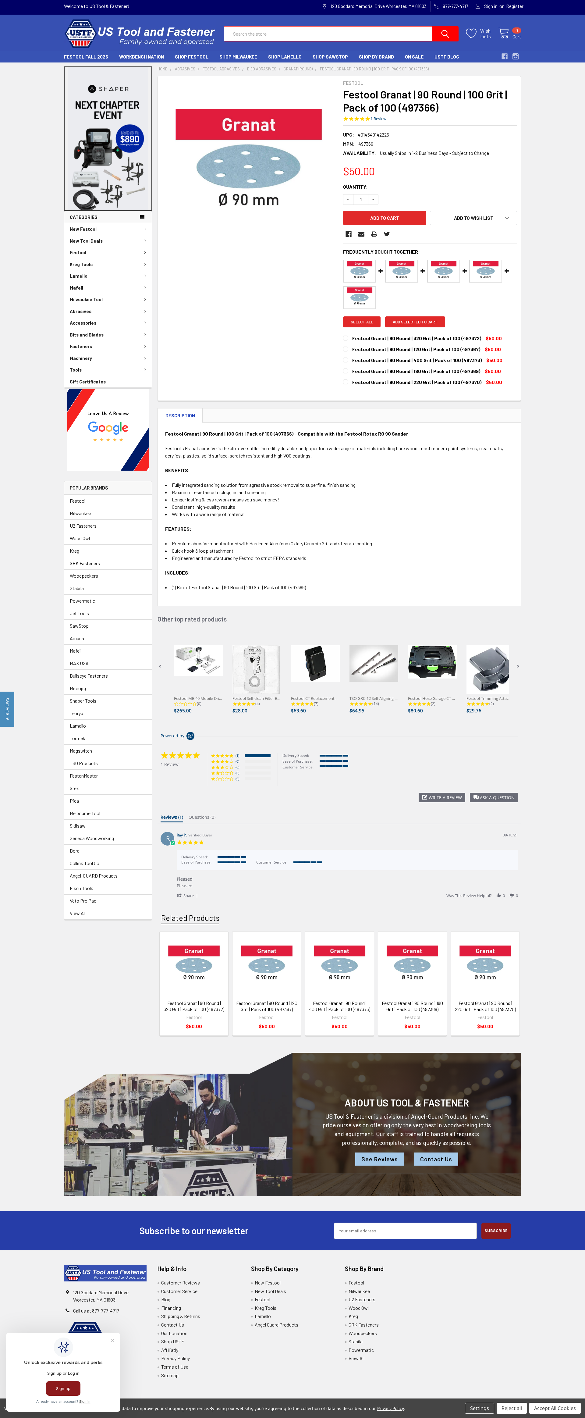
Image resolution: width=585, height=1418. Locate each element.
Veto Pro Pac (83, 900)
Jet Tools (79, 613)
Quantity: (355, 187)
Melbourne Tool (85, 813)
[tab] (172, 818)
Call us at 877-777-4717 (96, 1310)
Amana (77, 638)
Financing (171, 1308)
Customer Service (179, 1291)
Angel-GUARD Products (94, 875)
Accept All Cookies (555, 1408)
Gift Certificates (88, 381)
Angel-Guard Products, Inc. (445, 1116)
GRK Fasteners (85, 563)
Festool (78, 252)
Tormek (77, 738)
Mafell (76, 287)
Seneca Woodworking (92, 838)
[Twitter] (386, 234)
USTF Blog (446, 56)
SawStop (79, 626)
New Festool (83, 229)
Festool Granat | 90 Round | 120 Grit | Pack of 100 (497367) (266, 1006)
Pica (74, 800)
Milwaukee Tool (86, 299)
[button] (108, 138)
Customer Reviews (180, 1282)
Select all (362, 321)
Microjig (78, 688)
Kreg (74, 551)
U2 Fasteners (83, 526)
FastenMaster (84, 775)
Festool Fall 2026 (86, 56)
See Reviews (379, 1159)
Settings (479, 1408)
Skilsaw (78, 825)
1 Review (378, 118)
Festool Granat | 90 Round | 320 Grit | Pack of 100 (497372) (194, 1006)
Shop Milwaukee (238, 56)
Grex (74, 788)
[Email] (361, 234)
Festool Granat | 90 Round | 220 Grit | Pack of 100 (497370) (485, 1006)
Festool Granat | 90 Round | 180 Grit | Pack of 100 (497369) (412, 1006)
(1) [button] (237, 755)
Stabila (77, 588)
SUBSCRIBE (496, 1230)
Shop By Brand (376, 56)
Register (514, 6)
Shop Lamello (285, 56)
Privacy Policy (175, 1358)
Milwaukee (80, 513)
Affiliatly (169, 1350)
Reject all (512, 1408)
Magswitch (81, 751)
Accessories (83, 323)
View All (78, 913)
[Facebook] (348, 234)
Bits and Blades (87, 334)
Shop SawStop (330, 56)
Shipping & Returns (180, 1316)
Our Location (174, 1333)
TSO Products (84, 763)
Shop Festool (191, 56)
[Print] (374, 234)
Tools (76, 369)
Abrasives (80, 311)
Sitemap (170, 1375)
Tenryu (76, 713)
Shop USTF (172, 1341)
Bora (75, 850)
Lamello (78, 276)
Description (180, 415)
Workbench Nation (141, 56)
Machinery (81, 358)
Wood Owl (80, 538)
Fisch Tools (81, 888)
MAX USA (79, 663)
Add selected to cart (415, 321)
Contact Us (436, 1159)
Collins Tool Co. (85, 863)
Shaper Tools (83, 701)
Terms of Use (174, 1367)
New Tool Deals (86, 241)
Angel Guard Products (276, 1324)
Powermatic (82, 601)
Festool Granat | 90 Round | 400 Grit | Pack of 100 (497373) (339, 1006)
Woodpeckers (84, 576)
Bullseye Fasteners (89, 676)
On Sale (414, 56)
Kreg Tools (81, 264)
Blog (165, 1299)
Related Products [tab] (190, 917)
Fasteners (81, 346)
